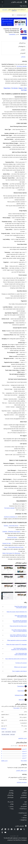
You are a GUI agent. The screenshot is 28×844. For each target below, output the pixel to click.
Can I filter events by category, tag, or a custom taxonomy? (19, 630)
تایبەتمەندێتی (23, 797)
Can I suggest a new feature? (19, 671)
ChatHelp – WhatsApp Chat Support (11, 531)
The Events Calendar (21, 66)
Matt (25, 815)
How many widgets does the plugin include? (21, 616)
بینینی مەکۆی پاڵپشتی (21, 770)
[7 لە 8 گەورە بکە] (25, 593)
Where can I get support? (20, 667)
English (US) (3, 729)
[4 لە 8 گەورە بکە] (11, 575)
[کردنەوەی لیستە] (2, 2)
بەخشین (11, 806)
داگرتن (24, 38)
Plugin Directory (23, 6)
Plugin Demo (7, 88)
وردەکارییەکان (22, 43)
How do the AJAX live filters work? (18, 626)
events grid (12, 734)
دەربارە (25, 790)
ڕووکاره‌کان (11, 793)
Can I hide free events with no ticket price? (16, 658)
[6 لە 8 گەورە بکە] (11, 584)
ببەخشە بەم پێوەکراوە (22, 782)
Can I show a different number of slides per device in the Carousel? (18, 635)
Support (21, 88)
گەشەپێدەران (24, 806)
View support (16, 708)
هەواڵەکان (24, 793)
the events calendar (5, 734)
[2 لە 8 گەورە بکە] (11, 567)
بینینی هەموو (4, 761)
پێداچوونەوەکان (21, 46)
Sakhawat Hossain (19, 695)
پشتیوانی (23, 57)
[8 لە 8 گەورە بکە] (11, 593)
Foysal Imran (21, 691)
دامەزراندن (23, 50)
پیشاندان (11, 790)
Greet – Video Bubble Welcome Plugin (13, 547)
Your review (24, 761)
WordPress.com (22, 813)
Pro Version (15, 88)
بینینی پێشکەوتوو (22, 738)
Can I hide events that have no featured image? (20, 654)
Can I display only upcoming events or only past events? (20, 621)
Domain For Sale (6, 543)
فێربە (25, 802)
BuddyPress (23, 820)
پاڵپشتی (25, 804)
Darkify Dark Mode (12, 537)
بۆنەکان (11, 804)
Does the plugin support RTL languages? (16, 644)
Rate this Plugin (24, 89)
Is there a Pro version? (21, 662)
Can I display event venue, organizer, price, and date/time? (19, 649)
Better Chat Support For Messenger (11, 553)
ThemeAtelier (12, 34)
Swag (11, 809)
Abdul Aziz (21, 700)
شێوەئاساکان (10, 797)
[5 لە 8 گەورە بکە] (25, 584)
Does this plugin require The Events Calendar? (21, 607)
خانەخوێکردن (24, 795)
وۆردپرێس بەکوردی (19, 826)
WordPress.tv (23, 809)
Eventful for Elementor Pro (10, 517)
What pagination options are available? (17, 640)
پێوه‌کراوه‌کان (10, 795)
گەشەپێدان (22, 53)
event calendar (8, 732)
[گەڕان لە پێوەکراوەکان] (13, 15)
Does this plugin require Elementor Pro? (17, 611)
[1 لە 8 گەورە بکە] (25, 567)
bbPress (24, 818)
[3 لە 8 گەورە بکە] (25, 575)
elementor (14, 732)
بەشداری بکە (10, 802)
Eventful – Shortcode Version (11, 526)
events (3, 732)
